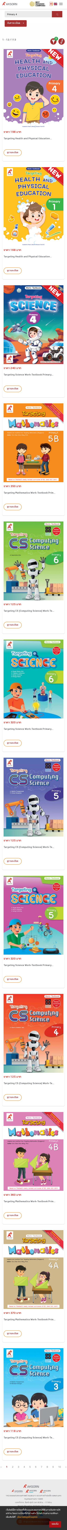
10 (59, 1467)
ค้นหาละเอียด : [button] (14, 23)
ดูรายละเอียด (12, 153)
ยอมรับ (55, 1524)
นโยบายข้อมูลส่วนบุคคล (27, 1517)
